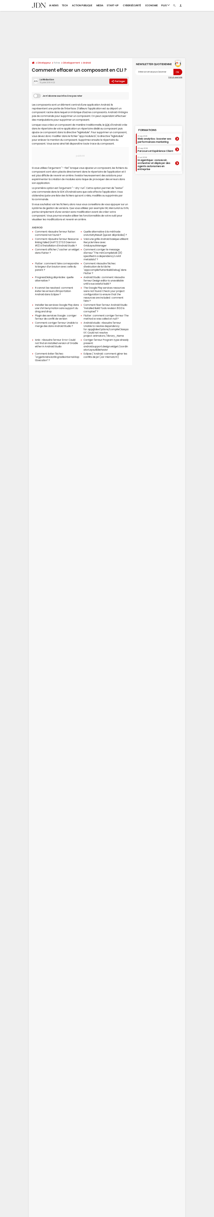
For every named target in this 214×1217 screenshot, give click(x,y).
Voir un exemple (175, 77)
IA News (54, 5)
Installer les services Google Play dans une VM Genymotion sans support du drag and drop (57, 308)
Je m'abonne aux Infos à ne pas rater (62, 96)
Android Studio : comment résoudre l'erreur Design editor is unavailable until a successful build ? (104, 280)
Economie (151, 5)
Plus (164, 5)
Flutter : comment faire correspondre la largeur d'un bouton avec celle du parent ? (57, 266)
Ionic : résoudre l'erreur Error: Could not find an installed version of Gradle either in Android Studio (56, 343)
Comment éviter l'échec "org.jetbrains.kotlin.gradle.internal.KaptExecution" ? (57, 356)
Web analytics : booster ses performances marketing (154, 139)
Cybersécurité (132, 5)
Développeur (44, 63)
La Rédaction (47, 79)
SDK (107, 124)
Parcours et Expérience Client (155, 149)
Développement (71, 63)
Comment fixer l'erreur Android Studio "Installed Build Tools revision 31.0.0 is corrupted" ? (105, 308)
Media (99, 5)
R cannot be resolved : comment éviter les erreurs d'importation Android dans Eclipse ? (54, 291)
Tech (65, 5)
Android (87, 63)
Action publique (82, 5)
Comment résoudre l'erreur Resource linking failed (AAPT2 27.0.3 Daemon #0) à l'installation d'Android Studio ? (57, 242)
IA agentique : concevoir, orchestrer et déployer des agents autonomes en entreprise (154, 163)
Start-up (112, 5)
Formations (147, 130)
